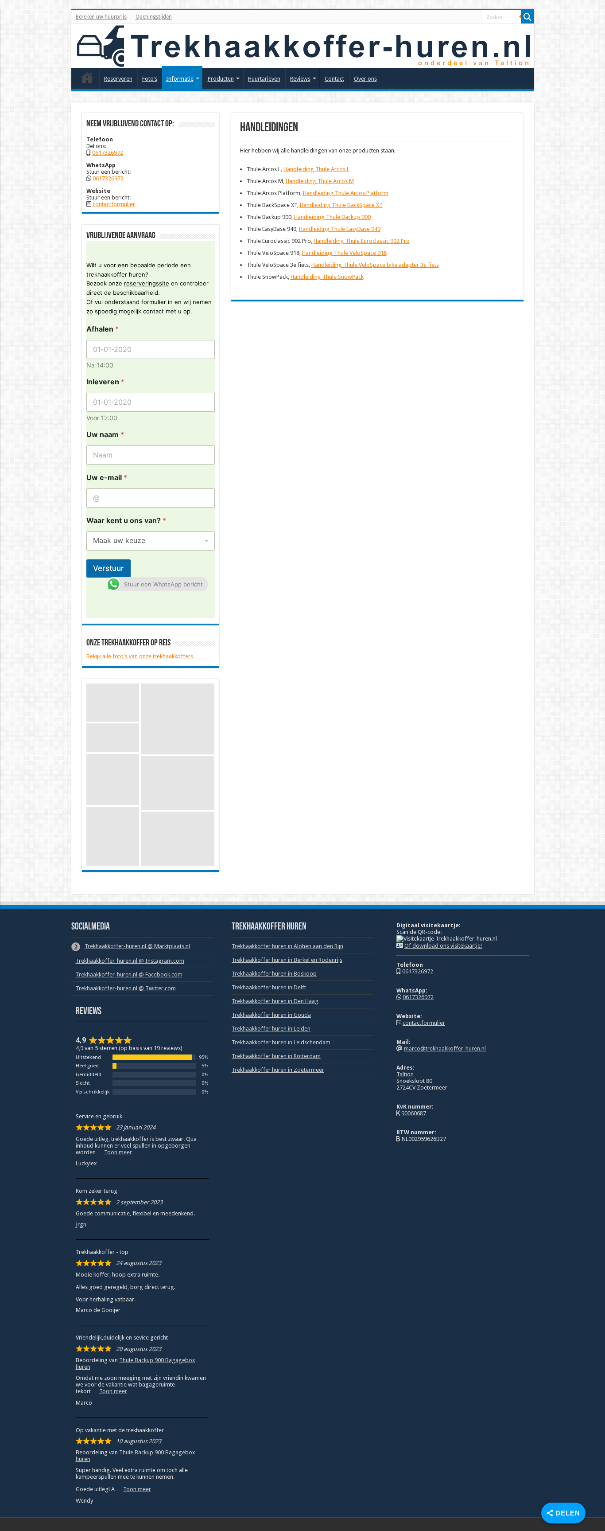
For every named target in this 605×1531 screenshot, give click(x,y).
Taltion (405, 1074)
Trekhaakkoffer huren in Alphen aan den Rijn (287, 946)
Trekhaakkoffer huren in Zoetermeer (278, 1069)
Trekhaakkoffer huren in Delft (269, 987)
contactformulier (114, 204)
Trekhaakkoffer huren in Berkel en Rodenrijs (287, 960)
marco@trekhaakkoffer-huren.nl (445, 1048)
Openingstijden (154, 17)
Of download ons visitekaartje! (443, 945)
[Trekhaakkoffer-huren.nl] (302, 46)
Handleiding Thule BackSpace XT (341, 205)
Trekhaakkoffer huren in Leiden (271, 1028)
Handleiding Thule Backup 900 (332, 217)
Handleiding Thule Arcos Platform (345, 193)
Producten (221, 78)
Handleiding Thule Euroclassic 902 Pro (362, 241)
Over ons (365, 78)
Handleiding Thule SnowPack (327, 276)
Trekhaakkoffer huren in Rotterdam (276, 1056)
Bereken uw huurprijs (101, 17)
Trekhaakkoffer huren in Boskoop (274, 973)
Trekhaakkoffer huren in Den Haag (275, 1001)
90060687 (413, 1113)
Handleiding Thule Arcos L (316, 169)
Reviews (300, 78)
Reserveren (118, 78)
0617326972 (107, 152)
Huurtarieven (264, 78)
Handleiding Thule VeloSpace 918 (344, 253)
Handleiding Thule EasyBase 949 (339, 229)
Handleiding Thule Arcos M (320, 181)
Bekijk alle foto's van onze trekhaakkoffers (139, 656)
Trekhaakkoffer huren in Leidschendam (281, 1042)
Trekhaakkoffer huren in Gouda (271, 1015)
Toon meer (118, 1152)
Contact (334, 78)
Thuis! (87, 77)
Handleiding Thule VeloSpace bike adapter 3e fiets (375, 265)
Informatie (180, 78)
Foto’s (149, 78)
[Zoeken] (527, 16)
